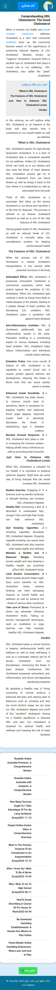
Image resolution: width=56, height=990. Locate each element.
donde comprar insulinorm (28, 32)
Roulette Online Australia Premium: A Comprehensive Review (19, 765)
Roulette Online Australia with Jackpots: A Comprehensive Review (22, 786)
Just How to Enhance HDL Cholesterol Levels (27, 103)
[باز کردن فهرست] (5, 6)
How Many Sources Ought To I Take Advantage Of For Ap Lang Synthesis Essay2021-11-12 (19, 810)
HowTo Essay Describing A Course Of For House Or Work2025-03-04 (20, 906)
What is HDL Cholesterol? (33, 91)
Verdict (43, 110)
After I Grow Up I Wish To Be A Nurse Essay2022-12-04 (19, 873)
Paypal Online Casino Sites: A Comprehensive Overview (19, 831)
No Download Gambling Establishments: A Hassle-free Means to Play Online (19, 927)
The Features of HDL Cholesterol (28, 96)
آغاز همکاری (28, 6)
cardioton (11, 42)
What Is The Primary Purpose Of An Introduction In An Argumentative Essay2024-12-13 (20, 853)
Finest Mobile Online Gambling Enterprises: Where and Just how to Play (19, 949)
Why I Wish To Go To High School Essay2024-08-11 (20, 888)
